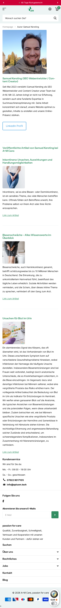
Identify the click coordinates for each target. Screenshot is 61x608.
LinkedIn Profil (14, 125)
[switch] (54, 603)
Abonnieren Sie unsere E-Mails (19, 508)
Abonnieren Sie (54, 514)
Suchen (7, 544)
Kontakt (7, 572)
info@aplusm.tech (17, 484)
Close (30, 551)
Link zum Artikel (11, 215)
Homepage (8, 27)
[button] (3, 2)
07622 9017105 (15, 480)
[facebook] (3, 501)
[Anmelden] (49, 9)
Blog (5, 579)
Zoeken (55, 18)
